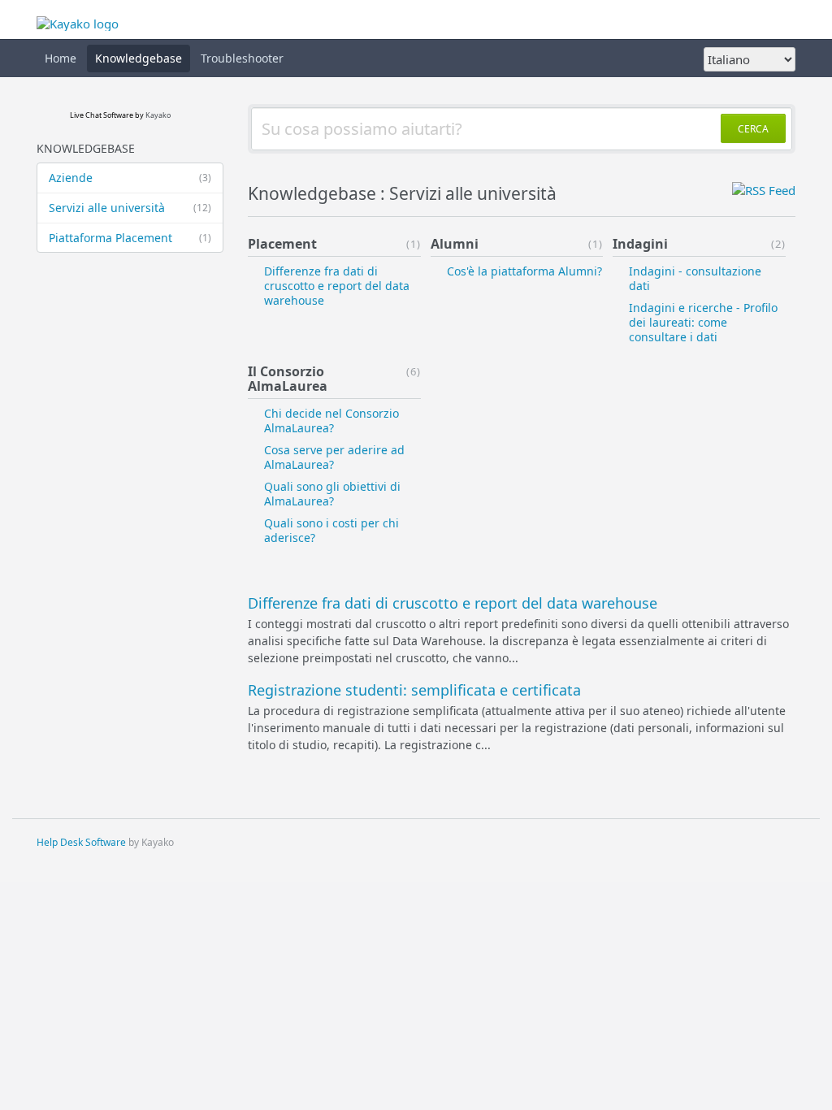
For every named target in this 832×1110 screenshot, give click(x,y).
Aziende (130, 177)
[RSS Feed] (763, 190)
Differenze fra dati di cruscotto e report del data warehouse (337, 285)
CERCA (753, 129)
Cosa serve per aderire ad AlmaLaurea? (334, 457)
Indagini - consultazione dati (695, 278)
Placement (282, 244)
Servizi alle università (130, 207)
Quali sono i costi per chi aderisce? (331, 530)
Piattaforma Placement (130, 237)
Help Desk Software (81, 842)
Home (60, 58)
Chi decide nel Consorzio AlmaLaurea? (331, 420)
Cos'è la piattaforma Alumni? (524, 271)
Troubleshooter (242, 58)
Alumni (455, 244)
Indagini (640, 244)
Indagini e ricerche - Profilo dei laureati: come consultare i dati (703, 322)
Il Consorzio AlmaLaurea (287, 378)
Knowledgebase (138, 58)
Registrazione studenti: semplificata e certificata (414, 690)
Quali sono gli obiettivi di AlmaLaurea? (332, 494)
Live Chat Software (101, 115)
